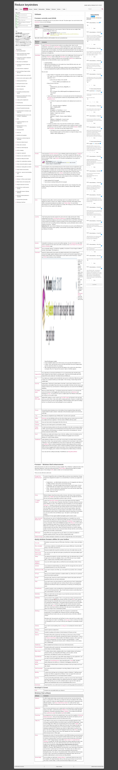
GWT (19, 38)
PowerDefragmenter (55, 660)
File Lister (37, 542)
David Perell (91, 90)
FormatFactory (38, 588)
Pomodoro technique (53, 153)
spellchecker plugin (51, 712)
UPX (36, 690)
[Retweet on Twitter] (89, 88)
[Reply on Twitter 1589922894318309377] (87, 57)
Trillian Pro (37, 720)
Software (25, 9)
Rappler (91, 143)
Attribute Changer (39, 536)
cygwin (24, 34)
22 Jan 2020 (98, 233)
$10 (73, 599)
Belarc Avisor (38, 651)
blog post (73, 522)
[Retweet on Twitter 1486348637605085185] (89, 85)
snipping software (61, 757)
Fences (36, 410)
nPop (36, 581)
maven (22, 39)
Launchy (37, 216)
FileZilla (36, 422)
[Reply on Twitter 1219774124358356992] (87, 240)
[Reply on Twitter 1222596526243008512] (87, 217)
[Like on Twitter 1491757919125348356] (92, 70)
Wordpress (28, 45)
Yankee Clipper (67, 203)
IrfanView (37, 248)
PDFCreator (37, 532)
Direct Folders (62, 468)
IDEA (23, 38)
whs (17, 45)
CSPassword (47, 45)
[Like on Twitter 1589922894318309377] (92, 57)
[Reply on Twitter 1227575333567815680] (87, 191)
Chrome (30, 9)
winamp (19, 45)
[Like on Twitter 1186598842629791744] (92, 280)
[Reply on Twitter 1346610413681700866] (87, 138)
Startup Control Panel (51, 637)
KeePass (37, 45)
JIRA (28, 38)
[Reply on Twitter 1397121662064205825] (87, 112)
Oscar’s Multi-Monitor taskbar (61, 702)
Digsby (77, 723)
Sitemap (60, 766)
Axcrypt (36, 577)
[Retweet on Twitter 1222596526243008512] (89, 217)
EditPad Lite (64, 709)
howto (21, 38)
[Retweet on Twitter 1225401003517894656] (89, 203)
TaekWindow (38, 439)
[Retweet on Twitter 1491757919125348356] (89, 70)
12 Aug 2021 (98, 90)
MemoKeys (62, 56)
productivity (24, 41)
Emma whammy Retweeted (96, 88)
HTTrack (37, 573)
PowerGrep (37, 715)
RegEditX (37, 561)
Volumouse (46, 505)
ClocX (36, 434)
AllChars (71, 58)
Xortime (57, 158)
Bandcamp (74, 392)
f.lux (36, 378)
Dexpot (61, 172)
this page (67, 619)
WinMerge (37, 610)
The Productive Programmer (59, 218)
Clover (36, 495)
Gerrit (28, 36)
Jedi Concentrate (38, 668)
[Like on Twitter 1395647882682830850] (92, 123)
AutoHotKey (37, 55)
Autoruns (37, 634)
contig (71, 660)
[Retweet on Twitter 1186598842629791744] (89, 280)
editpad (23, 36)
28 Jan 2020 (98, 220)
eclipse (19, 36)
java (25, 38)
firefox (25, 36)
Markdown (18, 39)
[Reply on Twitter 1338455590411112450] (87, 152)
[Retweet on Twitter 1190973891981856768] (89, 263)
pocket (20, 41)
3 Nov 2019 (98, 255)
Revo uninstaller (38, 546)
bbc (25, 33)
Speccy (36, 632)
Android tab (37, 22)
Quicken (37, 243)
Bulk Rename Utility (39, 569)
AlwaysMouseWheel (72, 451)
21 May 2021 (98, 115)
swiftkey (30, 42)
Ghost (36, 735)
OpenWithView (38, 656)
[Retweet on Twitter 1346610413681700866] (89, 138)
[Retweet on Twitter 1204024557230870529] (89, 252)
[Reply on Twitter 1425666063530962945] (87, 102)
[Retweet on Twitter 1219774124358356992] (89, 240)
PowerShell (69, 521)
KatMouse (46, 444)
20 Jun (97, 22)
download (74, 243)
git (30, 36)
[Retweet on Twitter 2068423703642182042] (89, 28)
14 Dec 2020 (97, 143)
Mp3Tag (37, 672)
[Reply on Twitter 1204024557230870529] (87, 252)
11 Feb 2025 (98, 32)
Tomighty (79, 153)
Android (35, 9)
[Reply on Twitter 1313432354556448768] (87, 179)
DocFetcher (37, 684)
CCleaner (37, 424)
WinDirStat (37, 593)
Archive (58, 9)
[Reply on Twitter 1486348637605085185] (87, 85)
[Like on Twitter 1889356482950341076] (92, 44)
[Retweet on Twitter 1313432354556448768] (89, 179)
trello (25, 44)
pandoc (17, 41)
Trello (36, 29)
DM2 (52, 469)
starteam (27, 42)
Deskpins (76, 126)
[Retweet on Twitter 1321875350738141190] (89, 167)
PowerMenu (51, 128)
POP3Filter (37, 597)
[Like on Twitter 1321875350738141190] (92, 167)
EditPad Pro (37, 708)
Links (64, 9)
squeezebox (23, 42)
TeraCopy (37, 629)
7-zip (36, 415)
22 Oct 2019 (98, 267)
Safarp (36, 556)
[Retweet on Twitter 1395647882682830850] (89, 123)
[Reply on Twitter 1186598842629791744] (87, 280)
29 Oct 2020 (98, 156)
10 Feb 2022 (98, 60)
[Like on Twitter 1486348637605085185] (92, 85)
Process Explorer (38, 647)
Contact (57, 766)
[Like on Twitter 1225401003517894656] (92, 203)
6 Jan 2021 (98, 127)
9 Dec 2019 (98, 244)
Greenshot (37, 252)
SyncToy (37, 677)
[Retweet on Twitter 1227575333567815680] (89, 191)
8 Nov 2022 (98, 48)
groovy (17, 38)
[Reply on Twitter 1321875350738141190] (87, 167)
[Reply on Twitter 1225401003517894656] (87, 203)
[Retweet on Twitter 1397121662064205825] (89, 112)
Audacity (37, 625)
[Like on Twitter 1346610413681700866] (92, 138)
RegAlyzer (37, 563)
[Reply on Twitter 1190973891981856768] (87, 263)
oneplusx (27, 39)
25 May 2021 (98, 105)
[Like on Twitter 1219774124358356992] (92, 240)
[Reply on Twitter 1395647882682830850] (87, 123)
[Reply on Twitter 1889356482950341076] (87, 44)
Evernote (37, 383)
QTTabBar (51, 496)
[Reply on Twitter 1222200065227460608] (87, 229)
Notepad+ (66, 711)
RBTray (36, 664)
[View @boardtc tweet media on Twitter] (87, 25)
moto (24, 39)
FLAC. (49, 393)
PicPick (45, 257)
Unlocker (37, 565)
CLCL (36, 200)
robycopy (29, 41)
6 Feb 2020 (98, 194)
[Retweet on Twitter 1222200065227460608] (89, 229)
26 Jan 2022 (98, 74)
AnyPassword (57, 46)
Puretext (50, 97)
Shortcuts (54, 9)
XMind (36, 418)
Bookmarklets (42, 9)
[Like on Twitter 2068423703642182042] (92, 28)
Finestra (37, 166)
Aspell (62, 712)
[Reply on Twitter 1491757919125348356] (87, 70)
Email (21, 9)
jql (30, 38)
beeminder (28, 33)
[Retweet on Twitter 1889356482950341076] (89, 44)
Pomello (37, 153)
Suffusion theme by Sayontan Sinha (97, 766)
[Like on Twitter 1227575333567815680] (92, 191)
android (19, 33)
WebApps (48, 9)
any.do (23, 33)
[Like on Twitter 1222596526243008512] (92, 217)
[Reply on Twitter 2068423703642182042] (87, 28)
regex (27, 41)
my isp (54, 605)
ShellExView (37, 644)
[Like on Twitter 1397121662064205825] (92, 112)
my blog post (64, 625)
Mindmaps (44, 418)
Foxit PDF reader (65, 397)
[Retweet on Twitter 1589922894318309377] (89, 57)
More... (17, 27)
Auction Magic (38, 757)
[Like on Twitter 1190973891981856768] (92, 263)
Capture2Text (38, 374)
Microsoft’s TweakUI (54, 500)
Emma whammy (92, 22)
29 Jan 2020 (98, 207)
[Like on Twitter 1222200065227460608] (92, 229)
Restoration (37, 550)
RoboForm (49, 56)
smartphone (17, 42)
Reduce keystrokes (26, 4)
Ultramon (37, 698)
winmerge (23, 45)
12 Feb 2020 (98, 182)
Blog (16, 9)
